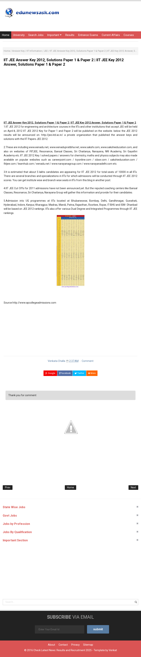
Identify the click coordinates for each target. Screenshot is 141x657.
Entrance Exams (88, 35)
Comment (87, 360)
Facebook (65, 373)
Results (69, 35)
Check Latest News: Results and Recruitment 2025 (62, 650)
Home (5, 35)
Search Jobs (36, 35)
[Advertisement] (70, 95)
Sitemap (88, 644)
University (19, 35)
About (51, 644)
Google (51, 373)
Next (133, 487)
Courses (129, 35)
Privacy (75, 644)
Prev (7, 487)
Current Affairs (111, 35)
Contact (63, 644)
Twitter (80, 373)
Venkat (113, 650)
